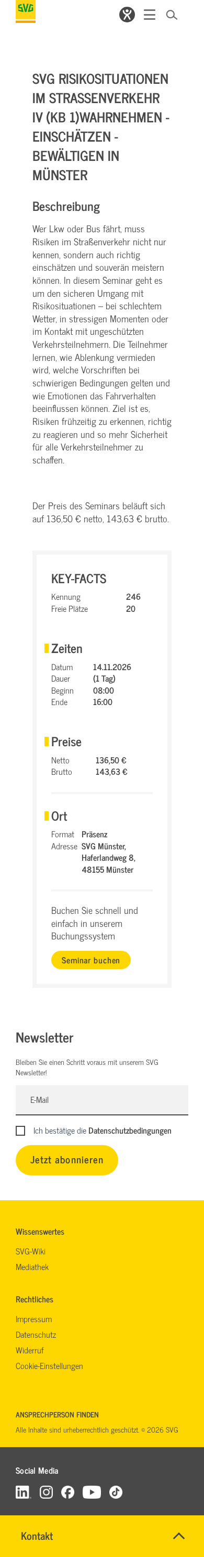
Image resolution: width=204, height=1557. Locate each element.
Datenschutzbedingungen (130, 1130)
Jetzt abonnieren (67, 1159)
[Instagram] (46, 1492)
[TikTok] (115, 1492)
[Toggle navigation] (149, 14)
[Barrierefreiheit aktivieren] (127, 14)
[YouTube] (92, 1492)
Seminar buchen (91, 959)
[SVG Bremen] (26, 11)
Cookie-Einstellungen (49, 1365)
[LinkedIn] (23, 1492)
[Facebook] (67, 1492)
